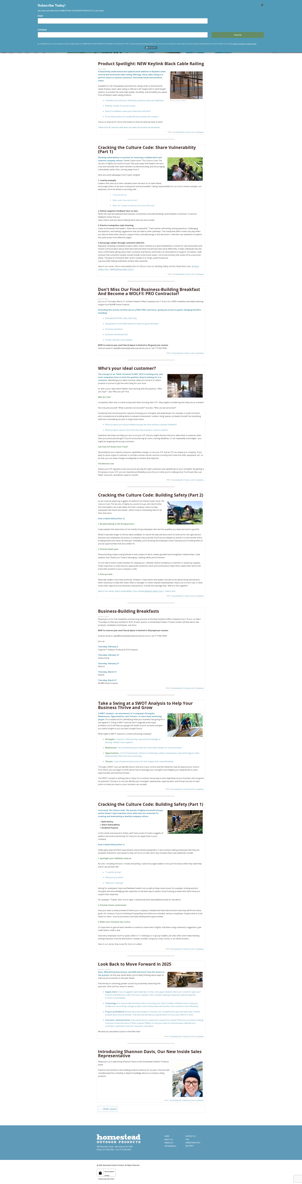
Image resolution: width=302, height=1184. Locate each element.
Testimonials (170, 1146)
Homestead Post (192, 1142)
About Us (168, 1139)
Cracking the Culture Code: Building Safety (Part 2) (150, 495)
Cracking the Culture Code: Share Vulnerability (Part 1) (147, 149)
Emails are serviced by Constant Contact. (244, 44)
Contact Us (190, 1136)
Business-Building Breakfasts (128, 611)
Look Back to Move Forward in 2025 (134, 964)
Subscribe (238, 35)
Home (166, 1136)
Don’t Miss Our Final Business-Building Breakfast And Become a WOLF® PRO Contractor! (149, 291)
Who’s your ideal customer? (127, 368)
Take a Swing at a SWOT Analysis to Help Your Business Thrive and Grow (145, 705)
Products (168, 1143)
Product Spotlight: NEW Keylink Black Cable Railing (151, 63)
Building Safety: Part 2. (124, 269)
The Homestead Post (178, 132)
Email (40, 16)
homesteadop (200, 132)
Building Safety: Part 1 (154, 591)
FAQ (187, 1139)
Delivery (189, 1146)
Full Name (42, 30)
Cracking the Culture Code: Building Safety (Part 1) (150, 804)
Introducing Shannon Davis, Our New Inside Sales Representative (150, 1053)
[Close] (262, 5)
